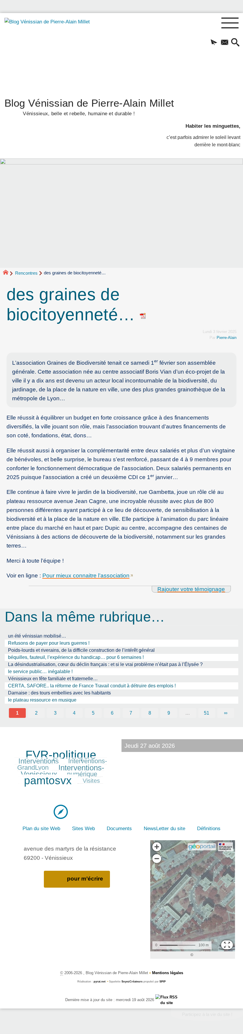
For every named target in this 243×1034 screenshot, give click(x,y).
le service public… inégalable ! (40, 671)
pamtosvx (48, 780)
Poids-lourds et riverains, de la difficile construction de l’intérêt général (81, 650)
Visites (91, 780)
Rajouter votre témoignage (191, 589)
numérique (82, 774)
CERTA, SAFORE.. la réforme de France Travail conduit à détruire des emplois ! (92, 685)
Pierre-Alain (226, 337)
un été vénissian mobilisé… (37, 635)
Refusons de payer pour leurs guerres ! (48, 643)
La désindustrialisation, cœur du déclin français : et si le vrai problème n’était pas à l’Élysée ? (105, 664)
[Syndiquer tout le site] (166, 1000)
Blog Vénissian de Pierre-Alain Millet (89, 106)
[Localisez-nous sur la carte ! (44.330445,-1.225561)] (61, 811)
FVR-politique (60, 754)
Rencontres (26, 273)
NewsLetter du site (164, 828)
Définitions (208, 828)
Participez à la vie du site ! (207, 1014)
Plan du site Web (41, 828)
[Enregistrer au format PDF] (143, 314)
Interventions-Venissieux (62, 771)
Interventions (38, 761)
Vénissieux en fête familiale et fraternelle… (53, 678)
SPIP (162, 981)
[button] (214, 43)
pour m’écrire (85, 878)
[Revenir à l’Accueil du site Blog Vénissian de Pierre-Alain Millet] (49, 53)
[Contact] (224, 43)
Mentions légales (167, 973)
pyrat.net (99, 981)
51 (206, 713)
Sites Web (83, 828)
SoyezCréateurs (132, 981)
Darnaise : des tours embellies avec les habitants (59, 692)
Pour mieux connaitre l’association (86, 575)
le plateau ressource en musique (42, 699)
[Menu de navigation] (230, 23)
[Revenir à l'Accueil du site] (8, 273)
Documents (119, 828)
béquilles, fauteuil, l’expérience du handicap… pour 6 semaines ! (76, 657)
